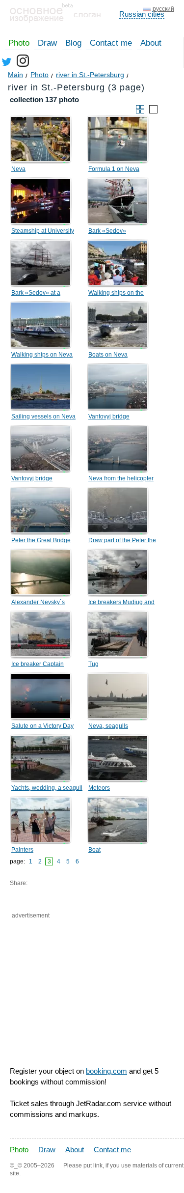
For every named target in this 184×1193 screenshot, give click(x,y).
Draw (47, 43)
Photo (18, 43)
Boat (94, 849)
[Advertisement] (62, 974)
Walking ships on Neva (42, 354)
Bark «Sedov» (107, 230)
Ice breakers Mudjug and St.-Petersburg (121, 604)
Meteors (99, 787)
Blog (73, 43)
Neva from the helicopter (121, 478)
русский (163, 8)
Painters (22, 849)
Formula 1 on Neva (113, 169)
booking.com (106, 1071)
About (150, 43)
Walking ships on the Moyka (116, 294)
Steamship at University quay (42, 232)
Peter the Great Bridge (41, 540)
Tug (93, 664)
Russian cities (141, 14)
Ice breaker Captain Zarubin (37, 665)
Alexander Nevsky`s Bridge (38, 604)
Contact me (111, 43)
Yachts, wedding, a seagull (46, 787)
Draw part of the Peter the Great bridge (122, 542)
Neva (18, 169)
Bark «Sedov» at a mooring (35, 294)
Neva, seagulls (108, 725)
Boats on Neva (108, 354)
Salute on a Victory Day (42, 725)
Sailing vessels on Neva (43, 416)
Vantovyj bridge (109, 416)
